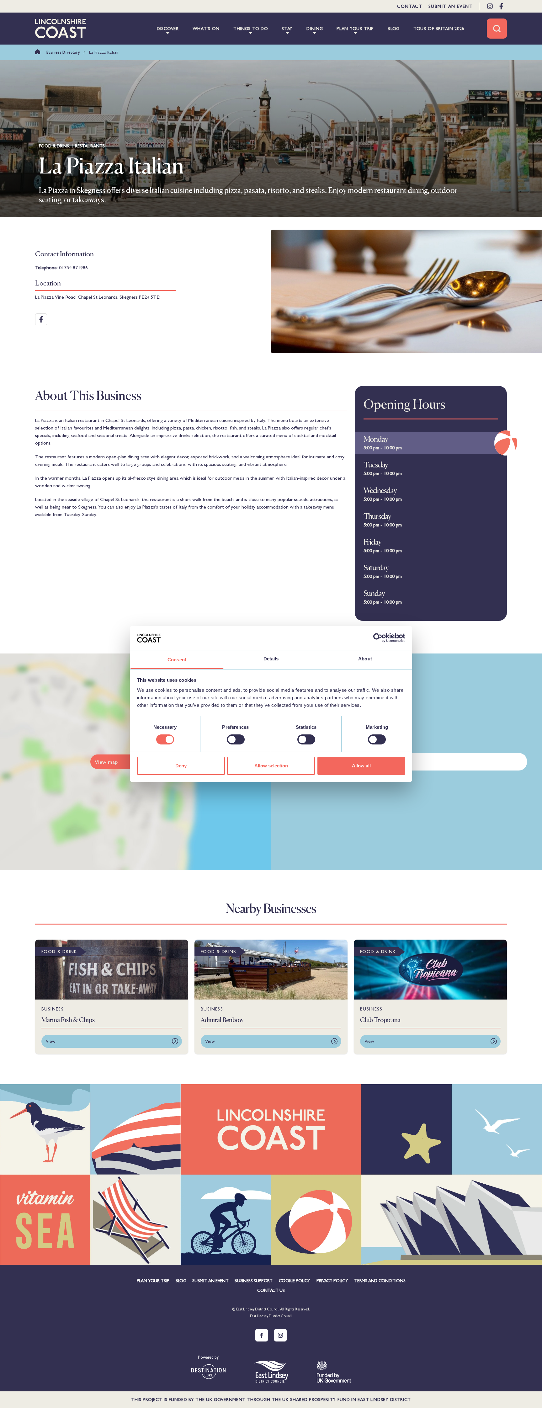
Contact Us (271, 1290)
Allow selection (271, 765)
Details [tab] (271, 658)
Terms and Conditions (379, 1280)
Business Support (253, 1280)
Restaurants (90, 145)
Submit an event (450, 6)
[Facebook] (501, 6)
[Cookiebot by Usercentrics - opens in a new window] (377, 638)
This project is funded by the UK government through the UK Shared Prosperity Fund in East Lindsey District (271, 1399)
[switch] (236, 739)
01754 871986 (73, 267)
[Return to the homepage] (60, 28)
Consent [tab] (176, 659)
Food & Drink (54, 145)
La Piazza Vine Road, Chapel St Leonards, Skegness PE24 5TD (98, 297)
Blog (181, 1280)
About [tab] (365, 658)
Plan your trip (153, 1280)
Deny (181, 765)
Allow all (361, 765)
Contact (409, 6)
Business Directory (63, 52)
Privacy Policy (332, 1280)
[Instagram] (490, 6)
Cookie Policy (294, 1280)
